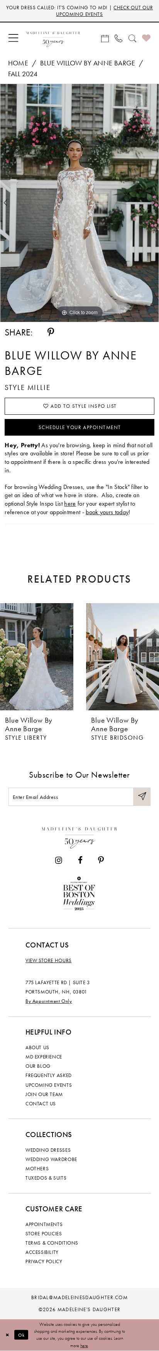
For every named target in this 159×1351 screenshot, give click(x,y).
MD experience (43, 1056)
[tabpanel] (79, 203)
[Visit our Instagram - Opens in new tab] (59, 860)
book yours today (107, 512)
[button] (13, 38)
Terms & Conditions (51, 1243)
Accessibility (42, 1252)
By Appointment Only (48, 1001)
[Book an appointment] (105, 38)
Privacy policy (44, 1261)
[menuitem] (13, 38)
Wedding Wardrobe (51, 1159)
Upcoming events (48, 1085)
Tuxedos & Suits (45, 1178)
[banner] (53, 38)
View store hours (48, 960)
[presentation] (36, 656)
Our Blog (38, 1066)
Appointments (44, 1224)
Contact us (40, 1103)
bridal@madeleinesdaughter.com (79, 1297)
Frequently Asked (48, 1075)
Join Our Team (44, 1094)
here (70, 503)
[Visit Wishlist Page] (146, 38)
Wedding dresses (48, 1150)
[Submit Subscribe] (142, 797)
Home (18, 63)
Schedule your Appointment (80, 427)
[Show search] (132, 38)
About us (37, 1047)
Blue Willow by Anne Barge (87, 63)
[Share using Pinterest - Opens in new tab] (50, 332)
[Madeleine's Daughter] (79, 836)
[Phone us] (118, 38)
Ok (21, 1335)
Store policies (43, 1233)
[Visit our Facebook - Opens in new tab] (80, 860)
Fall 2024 (23, 74)
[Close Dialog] (7, 1335)
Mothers (37, 1168)
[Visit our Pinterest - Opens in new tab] (101, 860)
